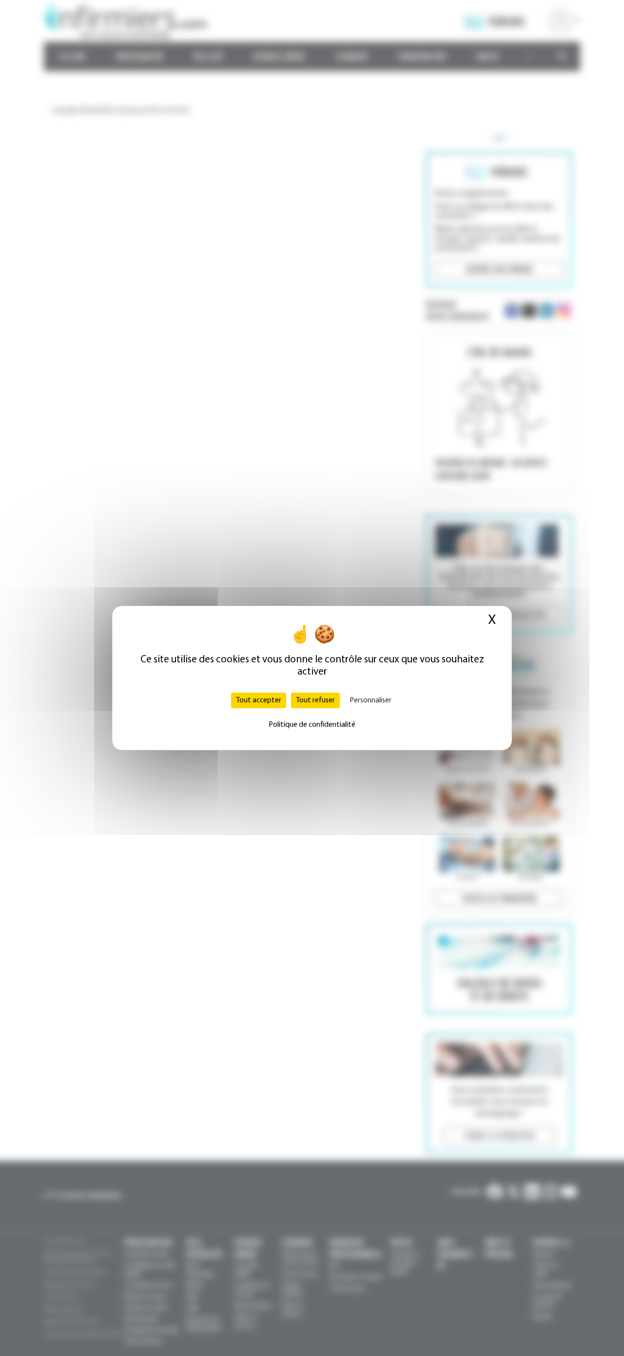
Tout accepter (258, 700)
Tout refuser (315, 700)
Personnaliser (370, 700)
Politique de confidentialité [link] (312, 725)
